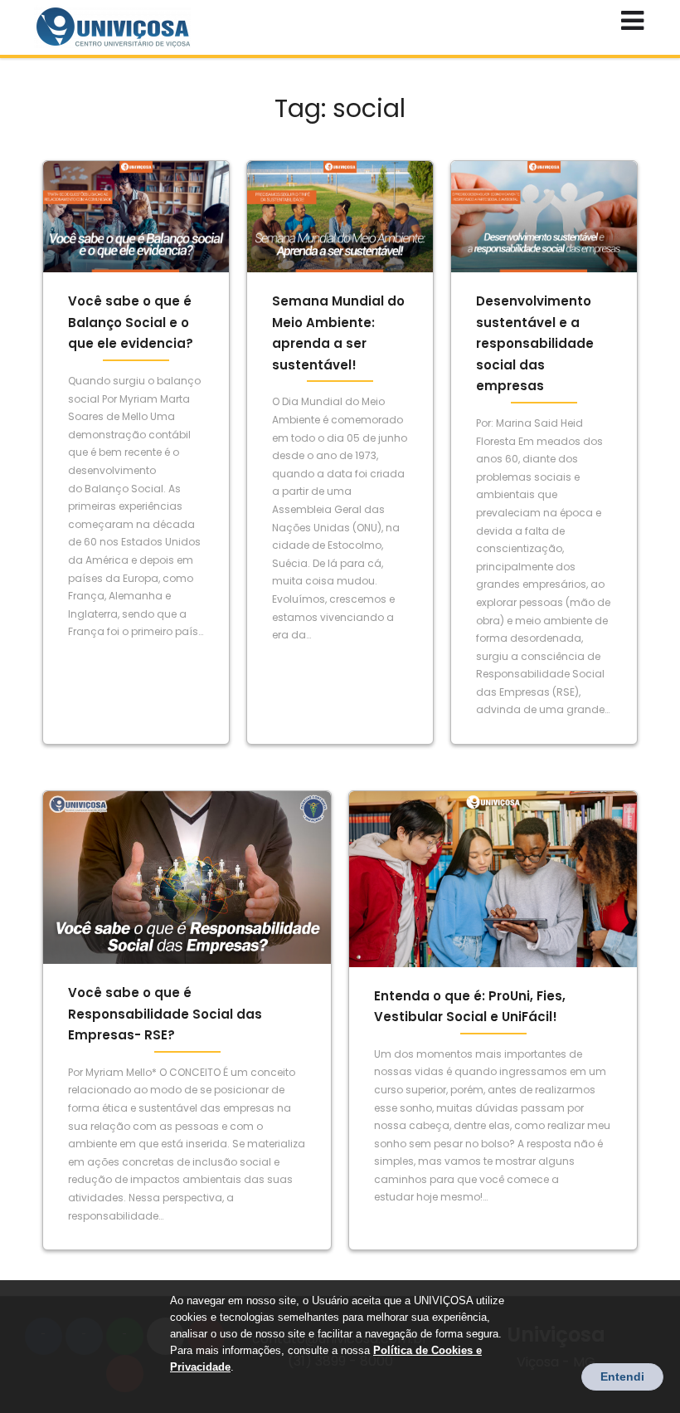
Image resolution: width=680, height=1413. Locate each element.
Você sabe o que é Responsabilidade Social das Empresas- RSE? (165, 1014)
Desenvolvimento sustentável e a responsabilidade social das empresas (535, 343)
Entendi (622, 1376)
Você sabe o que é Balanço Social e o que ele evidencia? (130, 322)
